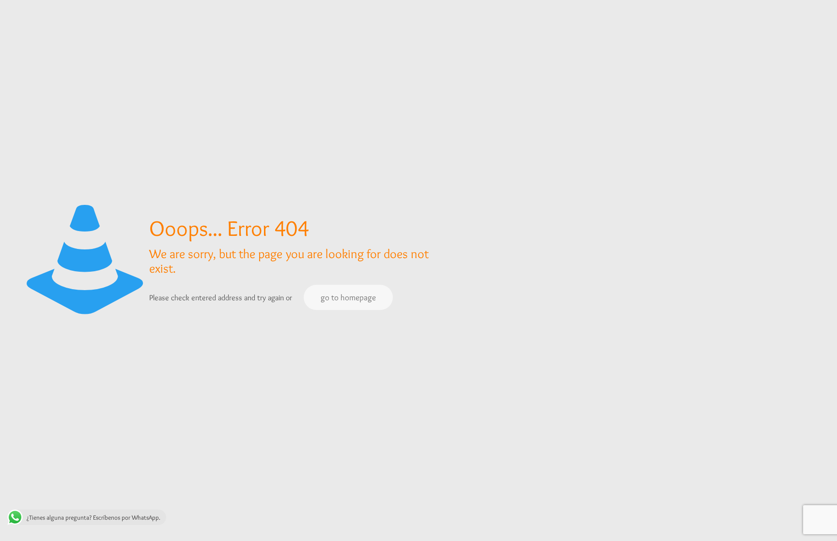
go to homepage (348, 297)
